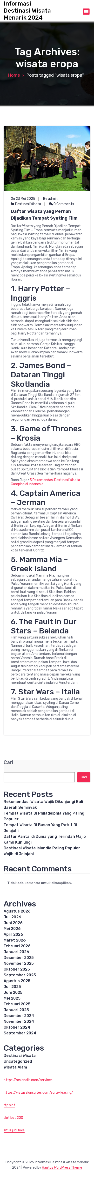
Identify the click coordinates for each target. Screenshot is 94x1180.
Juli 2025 (12, 986)
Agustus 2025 (17, 981)
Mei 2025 (12, 998)
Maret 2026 (15, 940)
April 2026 (13, 934)
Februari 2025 (17, 1004)
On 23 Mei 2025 (23, 199)
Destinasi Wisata (28, 204)
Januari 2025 (16, 1010)
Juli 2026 (12, 917)
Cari (8, 762)
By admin (50, 199)
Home (14, 75)
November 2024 (19, 1021)
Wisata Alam (15, 1067)
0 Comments (63, 204)
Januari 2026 (16, 952)
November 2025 (19, 963)
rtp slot (9, 1105)
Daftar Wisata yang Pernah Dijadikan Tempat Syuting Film (44, 215)
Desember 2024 (19, 1015)
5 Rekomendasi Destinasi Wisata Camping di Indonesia (45, 482)
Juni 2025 (13, 992)
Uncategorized (18, 1061)
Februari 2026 (17, 946)
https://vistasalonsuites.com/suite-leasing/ (38, 1093)
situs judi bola (14, 1130)
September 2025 (20, 975)
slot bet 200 (13, 1118)
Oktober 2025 (17, 969)
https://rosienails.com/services (28, 1080)
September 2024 (20, 1033)
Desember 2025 (19, 957)
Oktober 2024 (17, 1027)
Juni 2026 (13, 922)
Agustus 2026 (17, 911)
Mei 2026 (12, 928)
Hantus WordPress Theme (62, 1167)
